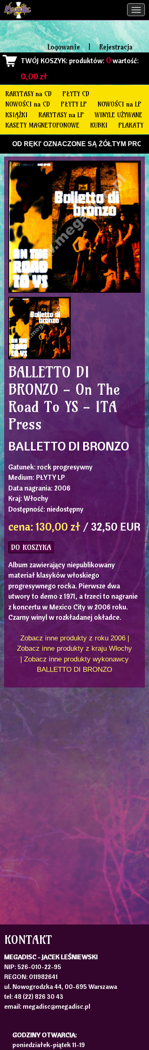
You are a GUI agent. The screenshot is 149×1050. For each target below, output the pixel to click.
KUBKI (99, 125)
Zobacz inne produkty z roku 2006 (72, 638)
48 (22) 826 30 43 (38, 996)
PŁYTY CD (75, 94)
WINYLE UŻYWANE (118, 115)
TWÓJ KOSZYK (43, 60)
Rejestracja (115, 47)
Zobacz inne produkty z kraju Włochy (74, 648)
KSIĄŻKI (16, 115)
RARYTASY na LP (61, 115)
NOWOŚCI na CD (27, 104)
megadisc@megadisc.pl (56, 1006)
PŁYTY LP (74, 104)
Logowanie (64, 47)
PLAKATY (130, 125)
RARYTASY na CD (28, 94)
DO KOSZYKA (31, 547)
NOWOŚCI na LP (120, 104)
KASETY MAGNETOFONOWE (42, 125)
